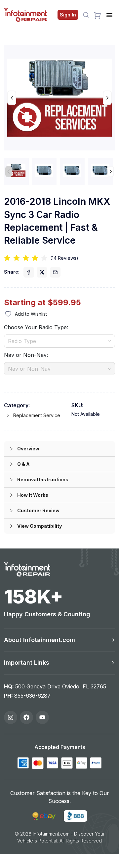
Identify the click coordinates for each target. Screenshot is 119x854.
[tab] (59, 448)
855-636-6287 (32, 695)
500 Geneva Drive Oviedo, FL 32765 (60, 686)
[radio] (7, 258)
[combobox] (59, 341)
